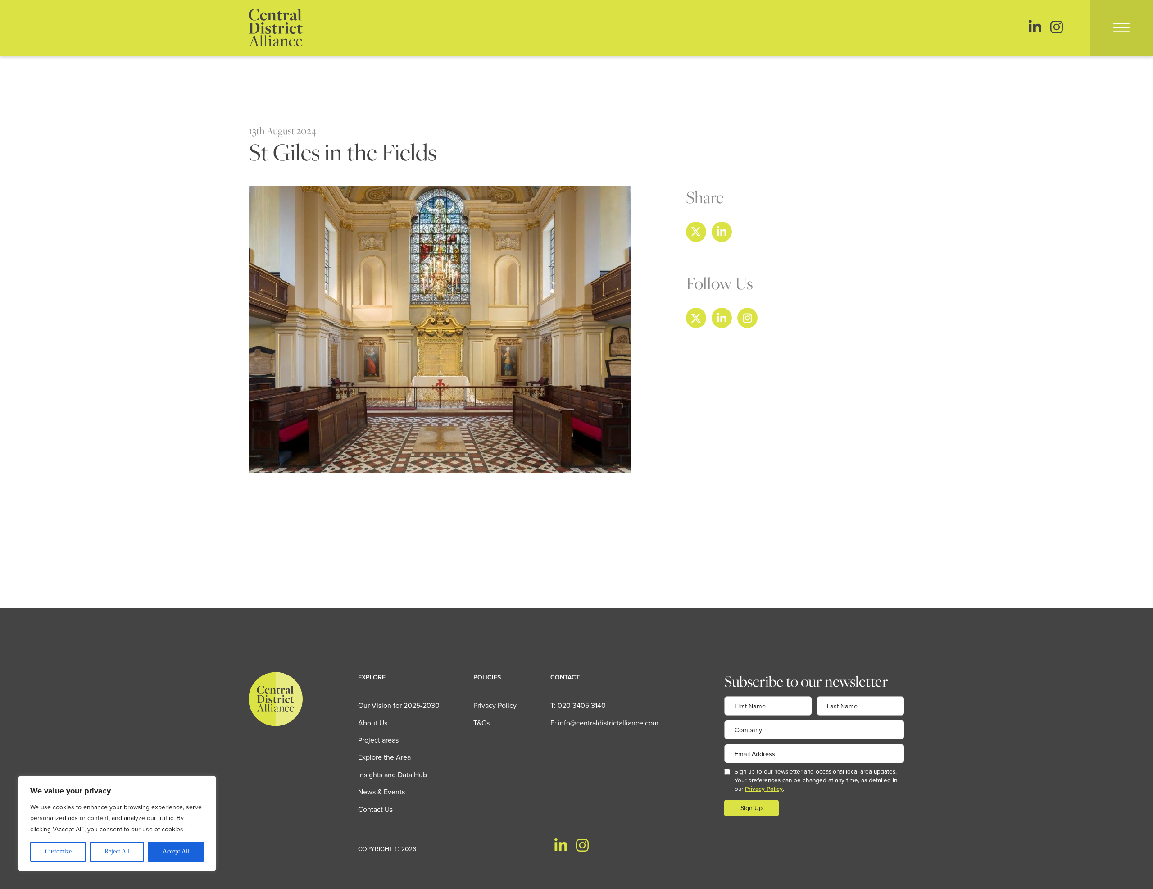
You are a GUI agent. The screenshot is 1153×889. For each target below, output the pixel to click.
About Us (372, 723)
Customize (58, 851)
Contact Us (375, 809)
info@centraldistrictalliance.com (608, 723)
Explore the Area (384, 757)
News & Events (381, 792)
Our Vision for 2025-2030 (399, 705)
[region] (117, 823)
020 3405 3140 (582, 705)
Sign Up (751, 807)
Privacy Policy (495, 705)
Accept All (176, 851)
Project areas (378, 740)
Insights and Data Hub (392, 775)
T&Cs (481, 723)
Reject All (117, 851)
